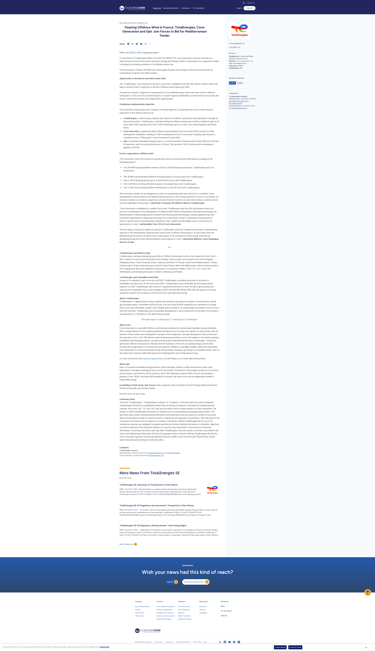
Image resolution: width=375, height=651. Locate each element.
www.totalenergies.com (244, 61)
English (232, 83)
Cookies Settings (280, 647)
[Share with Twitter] (132, 43)
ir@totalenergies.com (156, 455)
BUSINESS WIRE (134, 52)
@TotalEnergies (149, 319)
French (240, 83)
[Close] (366, 647)
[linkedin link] (225, 642)
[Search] (244, 3)
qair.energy (140, 393)
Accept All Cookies (295, 647)
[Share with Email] (141, 43)
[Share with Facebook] (136, 43)
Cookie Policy (104, 647)
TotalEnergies (163, 319)
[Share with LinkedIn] (128, 43)
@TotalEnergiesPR (173, 453)
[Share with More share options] (149, 43)
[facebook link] (234, 642)
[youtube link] (229, 642)
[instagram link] (239, 642)
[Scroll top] (367, 592)
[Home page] (132, 8)
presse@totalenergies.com (156, 453)
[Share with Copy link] (145, 43)
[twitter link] (220, 642)
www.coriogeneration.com (155, 358)
